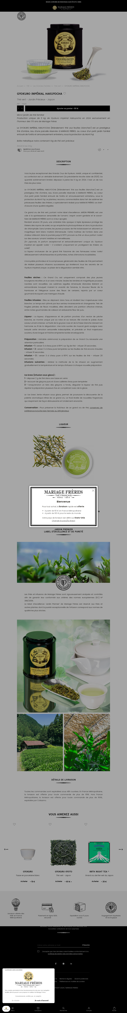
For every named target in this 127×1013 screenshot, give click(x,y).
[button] (38, 1009)
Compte (89, 1011)
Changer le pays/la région (63, 520)
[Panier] (114, 1009)
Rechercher (63, 1011)
